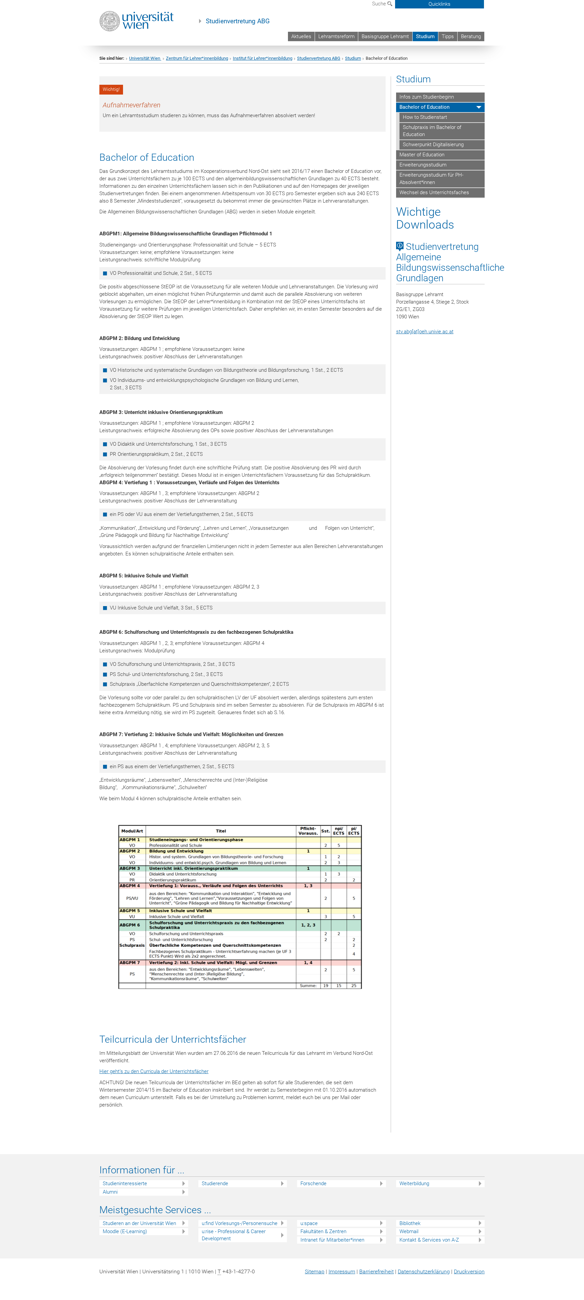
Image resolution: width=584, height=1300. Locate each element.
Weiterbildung (414, 1183)
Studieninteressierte (125, 1183)
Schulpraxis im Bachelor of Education (432, 131)
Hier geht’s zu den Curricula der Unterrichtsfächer (154, 1071)
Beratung (471, 36)
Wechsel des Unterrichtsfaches (434, 192)
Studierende (215, 1183)
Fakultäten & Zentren (323, 1231)
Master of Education (421, 155)
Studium (425, 36)
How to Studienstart (425, 117)
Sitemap (314, 1271)
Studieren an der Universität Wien (139, 1223)
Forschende (313, 1183)
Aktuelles (301, 36)
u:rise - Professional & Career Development (234, 1235)
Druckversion (469, 1271)
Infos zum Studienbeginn (426, 97)
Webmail (408, 1231)
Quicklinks (440, 4)
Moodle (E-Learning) (125, 1231)
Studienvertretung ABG (238, 21)
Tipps (448, 36)
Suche (379, 4)
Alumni (110, 1192)
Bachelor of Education (424, 107)
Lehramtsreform (336, 36)
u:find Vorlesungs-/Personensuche (239, 1223)
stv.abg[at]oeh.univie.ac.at (425, 332)
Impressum (341, 1271)
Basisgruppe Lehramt (385, 36)
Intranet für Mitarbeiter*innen (332, 1240)
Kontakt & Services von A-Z (429, 1240)
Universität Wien (145, 58)
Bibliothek (409, 1223)
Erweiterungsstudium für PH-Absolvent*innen (431, 178)
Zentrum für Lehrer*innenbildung (197, 58)
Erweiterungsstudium (422, 165)
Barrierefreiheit (376, 1271)
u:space (309, 1223)
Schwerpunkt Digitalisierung (433, 144)
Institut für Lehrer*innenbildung (262, 58)
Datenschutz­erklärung (424, 1271)
